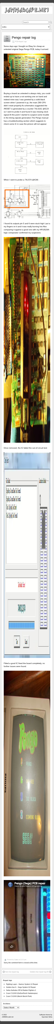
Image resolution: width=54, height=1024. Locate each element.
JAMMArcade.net (7, 1017)
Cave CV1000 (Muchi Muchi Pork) (19, 996)
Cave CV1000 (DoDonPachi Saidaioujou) (22, 993)
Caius (16, 959)
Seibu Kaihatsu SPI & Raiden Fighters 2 (21, 990)
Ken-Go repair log (12, 972)
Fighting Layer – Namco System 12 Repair (22, 984)
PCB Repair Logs (21, 41)
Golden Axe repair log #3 (39, 972)
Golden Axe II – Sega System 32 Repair (21, 987)
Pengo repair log (24, 37)
